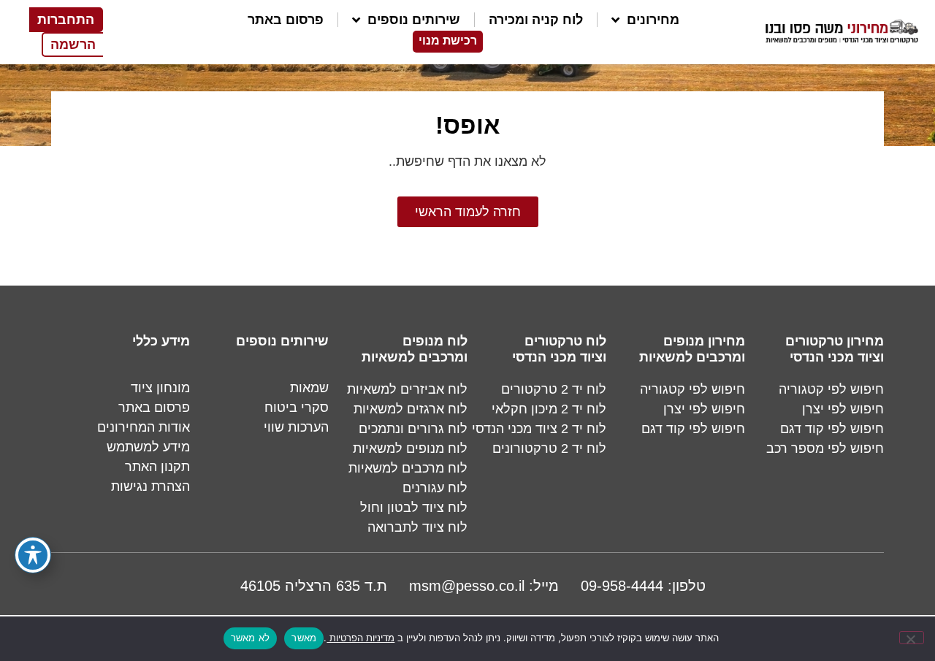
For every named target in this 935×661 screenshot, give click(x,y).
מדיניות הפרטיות (360, 638)
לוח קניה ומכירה (536, 19)
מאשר (303, 637)
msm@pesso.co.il (466, 586)
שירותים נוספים (413, 19)
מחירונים (653, 19)
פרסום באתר (286, 19)
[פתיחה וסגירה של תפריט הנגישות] (32, 555)
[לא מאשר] (911, 637)
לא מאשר (250, 637)
